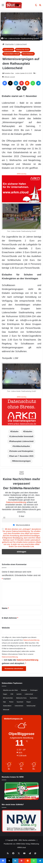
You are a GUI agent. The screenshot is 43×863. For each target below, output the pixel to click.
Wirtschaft (6, 709)
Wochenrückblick (22, 525)
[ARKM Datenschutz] (21, 411)
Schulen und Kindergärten (21, 451)
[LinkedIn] (16, 83)
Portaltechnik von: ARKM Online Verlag (17, 844)
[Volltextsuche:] (40, 5)
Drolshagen (34, 690)
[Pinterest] (21, 83)
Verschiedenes (27, 54)
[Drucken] (24, 88)
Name (5, 608)
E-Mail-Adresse (10, 618)
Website (6, 628)
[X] (10, 83)
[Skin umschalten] (36, 5)
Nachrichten (33, 698)
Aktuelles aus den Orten (10, 690)
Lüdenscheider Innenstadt (21, 436)
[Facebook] (4, 83)
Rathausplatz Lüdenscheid (21, 441)
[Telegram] (38, 83)
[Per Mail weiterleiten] (18, 88)
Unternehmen (19, 706)
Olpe (4, 702)
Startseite (9, 44)
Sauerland (20, 702)
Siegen (28, 702)
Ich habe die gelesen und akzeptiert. (20, 661)
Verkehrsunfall (30, 706)
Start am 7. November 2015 (21, 456)
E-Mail (21, 516)
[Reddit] (27, 83)
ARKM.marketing (21, 173)
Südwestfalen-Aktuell (11, 54)
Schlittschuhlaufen (22, 446)
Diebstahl (24, 690)
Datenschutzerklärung (16, 502)
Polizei (11, 702)
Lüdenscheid (21, 44)
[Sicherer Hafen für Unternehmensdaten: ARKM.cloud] (21, 188)
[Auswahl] (3, 5)
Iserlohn (19, 694)
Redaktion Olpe (9, 73)
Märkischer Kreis (22, 50)
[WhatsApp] (33, 83)
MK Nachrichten (8, 698)
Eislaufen (28, 431)
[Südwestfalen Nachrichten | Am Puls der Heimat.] (14, 5)
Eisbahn (14, 431)
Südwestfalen (7, 706)
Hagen (5, 694)
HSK (11, 694)
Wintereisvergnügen (22, 461)
